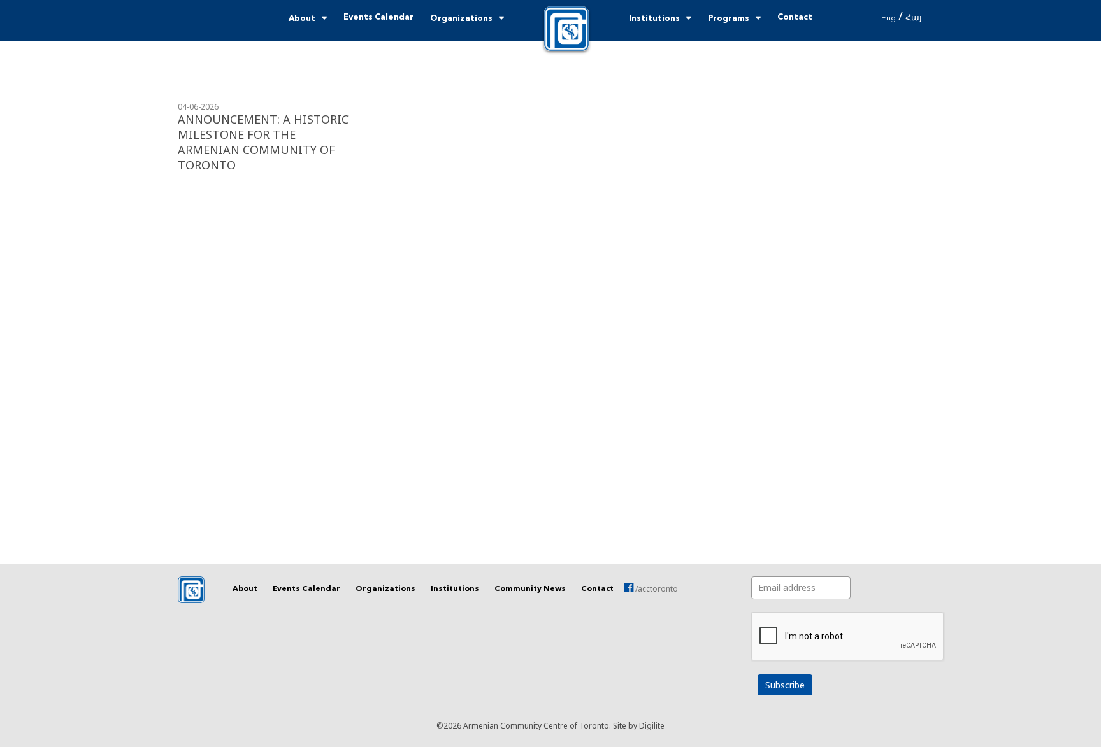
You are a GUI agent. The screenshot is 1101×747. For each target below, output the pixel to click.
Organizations (461, 19)
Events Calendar (378, 17)
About (302, 19)
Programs (728, 19)
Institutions (654, 19)
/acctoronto (655, 588)
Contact (794, 17)
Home (566, 28)
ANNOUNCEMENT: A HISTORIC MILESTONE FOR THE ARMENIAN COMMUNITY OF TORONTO (263, 142)
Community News (530, 589)
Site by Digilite (639, 725)
